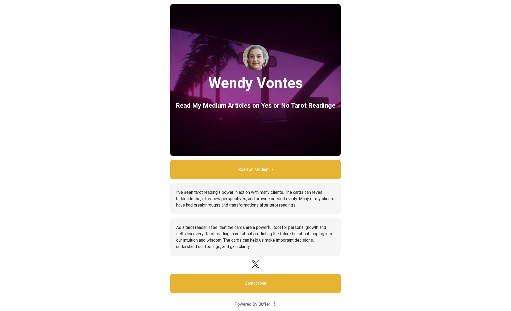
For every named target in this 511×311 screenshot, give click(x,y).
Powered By (252, 304)
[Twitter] (255, 267)
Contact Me (255, 283)
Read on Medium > (255, 169)
